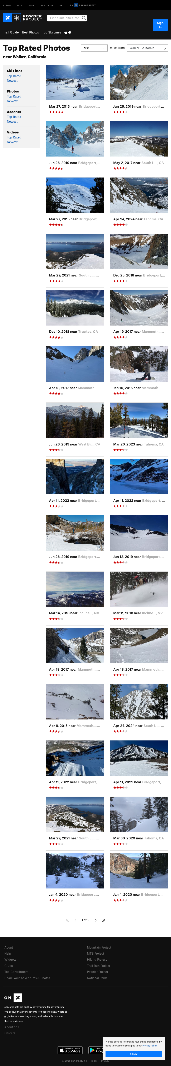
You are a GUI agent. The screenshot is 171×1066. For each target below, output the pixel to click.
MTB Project (95, 953)
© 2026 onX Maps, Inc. (74, 1060)
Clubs (8, 965)
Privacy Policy (149, 1045)
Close (134, 1054)
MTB (20, 5)
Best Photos (30, 32)
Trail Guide (11, 32)
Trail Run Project (98, 965)
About (8, 947)
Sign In (160, 25)
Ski (61, 5)
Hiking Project (97, 959)
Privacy (105, 1060)
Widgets (10, 959)
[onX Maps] (13, 1001)
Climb (7, 5)
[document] (134, 1048)
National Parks (97, 978)
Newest (12, 80)
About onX (11, 1027)
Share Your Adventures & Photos (27, 978)
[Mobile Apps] (67, 32)
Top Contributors (16, 971)
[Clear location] (165, 48)
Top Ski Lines (51, 32)
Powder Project (97, 971)
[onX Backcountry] (83, 5)
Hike (32, 5)
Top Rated (14, 76)
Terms (94, 1060)
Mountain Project (99, 947)
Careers (9, 1033)
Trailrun (47, 5)
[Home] (24, 17)
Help (7, 953)
